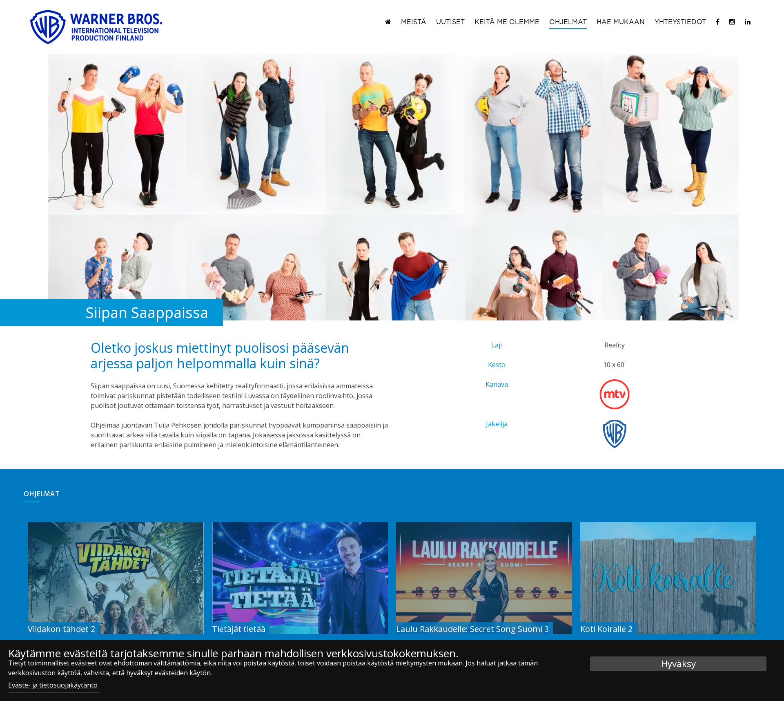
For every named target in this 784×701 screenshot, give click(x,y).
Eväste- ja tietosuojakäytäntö (53, 685)
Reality (614, 344)
